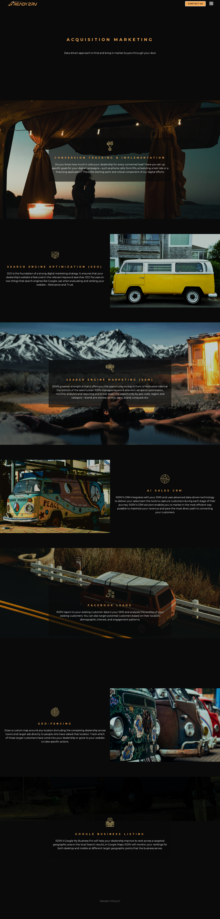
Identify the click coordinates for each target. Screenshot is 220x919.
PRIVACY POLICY (110, 901)
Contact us (195, 4)
